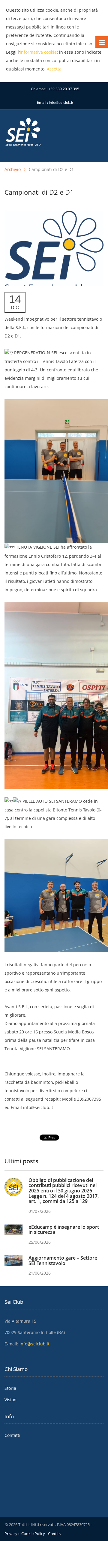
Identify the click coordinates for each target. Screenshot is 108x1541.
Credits (54, 1533)
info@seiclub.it (61, 102)
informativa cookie (38, 52)
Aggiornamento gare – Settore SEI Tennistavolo (62, 1261)
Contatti (12, 1435)
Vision (10, 1399)
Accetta (54, 69)
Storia (10, 1388)
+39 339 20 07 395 (63, 88)
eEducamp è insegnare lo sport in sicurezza (63, 1230)
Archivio (12, 169)
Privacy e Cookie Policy (24, 1533)
